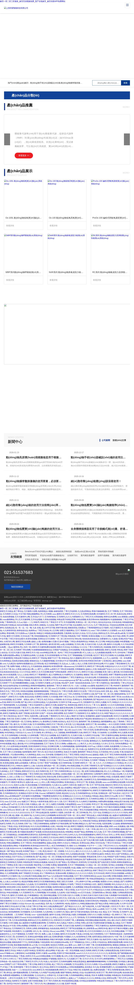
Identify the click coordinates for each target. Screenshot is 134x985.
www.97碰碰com (7, 953)
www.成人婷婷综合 (84, 870)
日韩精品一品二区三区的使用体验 (24, 730)
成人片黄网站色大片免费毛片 (60, 675)
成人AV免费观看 (11, 788)
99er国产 (65, 683)
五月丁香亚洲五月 (70, 801)
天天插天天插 (76, 735)
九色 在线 (37, 628)
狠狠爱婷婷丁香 (82, 879)
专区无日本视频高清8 (39, 799)
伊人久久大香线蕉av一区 (114, 771)
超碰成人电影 (97, 755)
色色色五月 (52, 862)
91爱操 (54, 865)
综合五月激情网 (65, 948)
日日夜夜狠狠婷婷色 (103, 945)
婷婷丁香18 (116, 697)
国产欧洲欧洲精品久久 (78, 824)
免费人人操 (46, 934)
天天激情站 (78, 675)
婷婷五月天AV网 (13, 702)
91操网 (118, 768)
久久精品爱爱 (13, 738)
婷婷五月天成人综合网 (113, 774)
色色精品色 (9, 628)
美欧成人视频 (110, 892)
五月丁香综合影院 (21, 837)
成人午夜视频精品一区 (33, 895)
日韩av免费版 (22, 926)
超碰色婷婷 (58, 611)
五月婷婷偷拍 (49, 617)
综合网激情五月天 (49, 829)
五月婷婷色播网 (65, 961)
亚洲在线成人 (70, 782)
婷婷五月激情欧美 (10, 713)
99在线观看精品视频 (70, 981)
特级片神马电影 (56, 939)
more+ (126, 107)
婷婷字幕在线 (61, 628)
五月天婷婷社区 (119, 859)
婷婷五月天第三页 (7, 937)
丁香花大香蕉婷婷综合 (78, 641)
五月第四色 (103, 752)
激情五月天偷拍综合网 (41, 901)
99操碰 (27, 680)
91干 (114, 653)
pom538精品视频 (43, 956)
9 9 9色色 (129, 917)
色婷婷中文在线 (6, 945)
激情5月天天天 (97, 713)
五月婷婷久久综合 (10, 614)
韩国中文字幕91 (77, 716)
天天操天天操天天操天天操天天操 (94, 895)
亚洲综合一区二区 (83, 622)
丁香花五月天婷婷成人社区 (85, 884)
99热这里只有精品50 (73, 859)
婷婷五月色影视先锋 (67, 837)
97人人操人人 (88, 653)
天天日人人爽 (54, 788)
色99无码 (4, 799)
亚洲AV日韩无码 (91, 901)
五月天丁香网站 (124, 796)
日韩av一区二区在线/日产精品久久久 (48, 848)
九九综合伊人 (40, 975)
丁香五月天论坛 (93, 691)
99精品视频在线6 (87, 904)
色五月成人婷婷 (119, 636)
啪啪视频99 (104, 619)
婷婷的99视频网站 (38, 686)
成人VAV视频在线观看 (99, 680)
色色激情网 (114, 746)
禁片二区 (125, 906)
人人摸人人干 (91, 727)
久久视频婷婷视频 (47, 661)
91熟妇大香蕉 (14, 909)
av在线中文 (16, 881)
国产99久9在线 (95, 824)
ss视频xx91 (71, 744)
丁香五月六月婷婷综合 (26, 939)
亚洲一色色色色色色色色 (80, 683)
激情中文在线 (54, 915)
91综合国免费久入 (115, 810)
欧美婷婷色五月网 (83, 937)
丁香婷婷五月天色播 (11, 890)
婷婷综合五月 (103, 633)
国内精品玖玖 (53, 779)
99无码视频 (125, 669)
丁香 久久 (96, 705)
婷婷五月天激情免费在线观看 (44, 647)
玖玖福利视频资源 (64, 821)
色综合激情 (53, 898)
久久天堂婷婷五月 (26, 892)
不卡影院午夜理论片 (16, 782)
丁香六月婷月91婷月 (122, 981)
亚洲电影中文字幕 (44, 909)
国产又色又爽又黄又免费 (93, 840)
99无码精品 (9, 732)
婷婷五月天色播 (118, 647)
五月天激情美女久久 (113, 799)
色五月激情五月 (116, 628)
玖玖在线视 (51, 892)
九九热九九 (56, 785)
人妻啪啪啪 (79, 920)
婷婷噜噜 (89, 832)
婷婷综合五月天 (34, 920)
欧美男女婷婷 (105, 749)
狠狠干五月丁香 (54, 658)
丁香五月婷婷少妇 (35, 774)
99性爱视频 (124, 641)
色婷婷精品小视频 (45, 611)
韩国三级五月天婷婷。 (66, 881)
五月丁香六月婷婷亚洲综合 (61, 771)
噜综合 (41, 730)
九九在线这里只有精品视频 (62, 876)
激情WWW (88, 774)
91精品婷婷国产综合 (82, 956)
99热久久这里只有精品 (26, 950)
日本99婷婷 (128, 821)
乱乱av (65, 664)
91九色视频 (119, 655)
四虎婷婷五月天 (83, 713)
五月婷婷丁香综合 (84, 909)
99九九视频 (103, 727)
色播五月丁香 (82, 785)
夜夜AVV (108, 785)
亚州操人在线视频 (115, 865)
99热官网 (47, 774)
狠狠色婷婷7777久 (19, 942)
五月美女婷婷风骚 (19, 920)
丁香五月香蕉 (69, 890)
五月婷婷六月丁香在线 (57, 636)
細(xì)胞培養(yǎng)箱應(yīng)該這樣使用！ (96, 481)
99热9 (117, 851)
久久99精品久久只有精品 (113, 763)
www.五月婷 (8, 774)
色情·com (62, 694)
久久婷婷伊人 (62, 978)
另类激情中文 (88, 702)
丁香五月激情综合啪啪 (9, 749)
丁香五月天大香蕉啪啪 (93, 617)
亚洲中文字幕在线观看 (66, 953)
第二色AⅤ (58, 653)
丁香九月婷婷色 (73, 694)
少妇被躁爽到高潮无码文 (28, 835)
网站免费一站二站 (65, 829)
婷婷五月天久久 (74, 672)
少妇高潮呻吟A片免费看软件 (64, 840)
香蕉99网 (10, 633)
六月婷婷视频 (40, 892)
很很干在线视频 (79, 857)
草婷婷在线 (72, 705)
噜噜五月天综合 (63, 647)
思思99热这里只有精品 (48, 835)
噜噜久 (7, 821)
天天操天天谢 (90, 644)
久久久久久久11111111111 (19, 812)
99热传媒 (72, 909)
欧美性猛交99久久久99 (93, 708)
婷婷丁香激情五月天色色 (29, 873)
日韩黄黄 (32, 926)
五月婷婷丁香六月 (33, 934)
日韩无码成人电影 (68, 915)
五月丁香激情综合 (30, 978)
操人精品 (116, 923)
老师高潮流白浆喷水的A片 (102, 937)
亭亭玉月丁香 (82, 782)
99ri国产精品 (79, 832)
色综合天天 (71, 790)
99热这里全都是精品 (92, 887)
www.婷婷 (60, 931)
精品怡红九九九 (68, 793)
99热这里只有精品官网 (66, 619)
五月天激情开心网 (22, 617)
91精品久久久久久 (86, 978)
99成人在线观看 (112, 777)
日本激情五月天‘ (103, 614)
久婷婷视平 (98, 774)
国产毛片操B (24, 799)
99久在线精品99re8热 (59, 942)
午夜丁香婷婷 (81, 636)
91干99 (63, 655)
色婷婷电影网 (80, 746)
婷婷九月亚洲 (110, 650)
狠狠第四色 (72, 628)
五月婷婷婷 (78, 708)
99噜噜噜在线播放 (76, 901)
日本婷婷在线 (49, 854)
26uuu (52, 931)
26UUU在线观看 (9, 675)
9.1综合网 (48, 818)
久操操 (114, 639)
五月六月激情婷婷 (19, 948)
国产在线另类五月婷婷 (106, 862)
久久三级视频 (59, 732)
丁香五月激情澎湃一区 (14, 721)
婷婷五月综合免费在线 (73, 738)
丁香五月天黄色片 (31, 967)
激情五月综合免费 (23, 641)
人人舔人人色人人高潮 (78, 664)
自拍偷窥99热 (121, 967)
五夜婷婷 (67, 633)
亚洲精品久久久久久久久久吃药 (115, 812)
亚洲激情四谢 (107, 887)
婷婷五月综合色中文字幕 (15, 906)
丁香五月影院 (73, 755)
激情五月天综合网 (67, 934)
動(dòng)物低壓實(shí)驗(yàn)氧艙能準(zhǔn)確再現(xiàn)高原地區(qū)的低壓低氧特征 (99, 505)
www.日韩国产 (6, 964)
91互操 (94, 793)
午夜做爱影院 (70, 804)
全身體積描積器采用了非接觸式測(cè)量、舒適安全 (99, 528)
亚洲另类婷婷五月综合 (37, 746)
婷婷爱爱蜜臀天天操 (74, 732)
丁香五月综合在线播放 (73, 848)
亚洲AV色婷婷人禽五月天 (83, 948)
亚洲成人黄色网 (95, 782)
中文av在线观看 (104, 964)
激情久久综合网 (113, 644)
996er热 (78, 639)
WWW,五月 (128, 942)
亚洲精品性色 (27, 694)
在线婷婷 (85, 970)
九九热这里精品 (84, 611)
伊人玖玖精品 (94, 744)
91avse (42, 793)
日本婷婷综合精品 (10, 956)
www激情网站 (8, 619)
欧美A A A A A (15, 848)
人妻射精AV (19, 953)
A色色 (67, 904)
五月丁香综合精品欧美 (40, 812)
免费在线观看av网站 (11, 655)
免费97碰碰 (15, 666)
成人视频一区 (17, 815)
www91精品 (40, 904)
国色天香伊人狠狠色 (37, 625)
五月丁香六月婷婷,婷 (51, 981)
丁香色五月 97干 (56, 622)
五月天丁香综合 (88, 837)
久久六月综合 (24, 672)
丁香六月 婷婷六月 (62, 686)
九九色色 (50, 625)
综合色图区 (77, 625)
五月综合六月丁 (37, 617)
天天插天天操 (36, 680)
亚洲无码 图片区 (115, 680)
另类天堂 (10, 719)
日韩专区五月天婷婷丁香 (64, 920)
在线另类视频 (102, 815)
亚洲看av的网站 (70, 939)
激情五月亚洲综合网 (8, 832)
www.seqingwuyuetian (97, 757)
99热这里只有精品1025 (17, 854)
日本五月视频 (113, 829)
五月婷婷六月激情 (42, 683)
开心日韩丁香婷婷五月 (90, 766)
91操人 (46, 961)
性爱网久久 (116, 749)
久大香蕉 (17, 694)
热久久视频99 (75, 658)
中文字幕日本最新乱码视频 (114, 807)
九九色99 (37, 749)
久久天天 (83, 647)
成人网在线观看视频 (39, 898)
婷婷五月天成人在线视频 (92, 672)
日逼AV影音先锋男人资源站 (19, 727)
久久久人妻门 (42, 926)
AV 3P (113, 614)
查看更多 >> (23, 155)
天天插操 (55, 934)
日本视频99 (25, 912)
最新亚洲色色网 (66, 708)
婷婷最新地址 (43, 928)
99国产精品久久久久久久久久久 (117, 713)
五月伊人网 (79, 644)
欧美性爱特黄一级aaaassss (63, 666)
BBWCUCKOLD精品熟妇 (15, 884)
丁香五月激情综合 (76, 677)
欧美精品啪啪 (8, 763)
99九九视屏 (122, 732)
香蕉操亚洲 (91, 857)
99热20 (19, 766)
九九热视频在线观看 (103, 653)
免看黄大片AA (106, 881)
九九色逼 (40, 655)
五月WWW (117, 870)
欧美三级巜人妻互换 (111, 672)
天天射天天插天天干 (60, 901)
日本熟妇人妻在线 (125, 961)
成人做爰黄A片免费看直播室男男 (32, 923)
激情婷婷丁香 (127, 686)
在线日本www (85, 755)
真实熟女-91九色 (92, 967)
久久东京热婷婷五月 (120, 708)
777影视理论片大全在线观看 (96, 818)
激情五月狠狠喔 (104, 884)
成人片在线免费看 (45, 890)
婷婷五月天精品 (6, 611)
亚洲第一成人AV (64, 730)
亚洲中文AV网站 (98, 777)
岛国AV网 (34, 716)
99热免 (87, 975)
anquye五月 (77, 702)
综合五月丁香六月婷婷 (16, 868)
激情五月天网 (50, 705)
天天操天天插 (68, 926)
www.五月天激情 (34, 732)
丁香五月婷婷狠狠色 (40, 824)
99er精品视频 (108, 851)
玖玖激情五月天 (35, 837)
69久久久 (103, 829)
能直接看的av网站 (10, 846)
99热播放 (82, 846)
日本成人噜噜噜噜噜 (102, 697)
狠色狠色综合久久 (100, 719)
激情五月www (20, 917)
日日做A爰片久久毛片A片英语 (21, 807)
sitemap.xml (47, 601)
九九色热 (29, 884)
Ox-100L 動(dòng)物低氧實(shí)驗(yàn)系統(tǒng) (24, 218)
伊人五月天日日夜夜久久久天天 (97, 931)
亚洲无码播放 (33, 942)
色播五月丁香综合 (28, 801)
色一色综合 (44, 931)
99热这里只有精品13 (22, 658)
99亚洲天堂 (123, 939)
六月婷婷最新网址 (76, 975)
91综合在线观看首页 (35, 917)
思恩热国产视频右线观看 (46, 821)
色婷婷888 (128, 934)
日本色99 (121, 653)
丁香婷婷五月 (54, 716)
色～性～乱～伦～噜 (23, 628)
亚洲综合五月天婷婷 (46, 639)
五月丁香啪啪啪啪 (74, 655)
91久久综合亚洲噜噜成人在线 (43, 826)
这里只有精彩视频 (35, 981)
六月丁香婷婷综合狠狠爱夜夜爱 (40, 719)
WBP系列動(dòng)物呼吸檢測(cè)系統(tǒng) (24, 272)
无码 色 (49, 904)
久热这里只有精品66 (92, 848)
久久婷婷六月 (58, 912)
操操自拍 (107, 708)
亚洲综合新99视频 (35, 937)
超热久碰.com (31, 782)
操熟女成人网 (27, 669)
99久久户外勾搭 (40, 779)
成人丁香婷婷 (118, 721)
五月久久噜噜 (60, 744)
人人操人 (6, 881)
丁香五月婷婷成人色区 (45, 868)
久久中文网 (124, 901)
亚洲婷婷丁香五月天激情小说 (90, 939)
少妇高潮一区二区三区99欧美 (76, 812)
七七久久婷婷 (88, 738)
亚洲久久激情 (41, 953)
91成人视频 (76, 868)
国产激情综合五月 (44, 840)
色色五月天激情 (70, 752)
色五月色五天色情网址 (53, 752)
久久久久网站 (105, 636)
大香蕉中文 (51, 975)
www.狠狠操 (122, 617)
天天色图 (121, 956)
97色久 (94, 622)
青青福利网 (30, 868)
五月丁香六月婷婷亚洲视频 (114, 832)
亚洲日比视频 (93, 636)
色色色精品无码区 (32, 677)
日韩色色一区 (5, 961)
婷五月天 (62, 898)
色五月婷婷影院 (96, 934)
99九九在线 (114, 752)
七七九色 (35, 727)
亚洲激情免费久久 (107, 967)
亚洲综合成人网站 (87, 843)
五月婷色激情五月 (80, 799)
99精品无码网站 (56, 782)
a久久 (27, 790)
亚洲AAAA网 (60, 873)
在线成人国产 (118, 881)
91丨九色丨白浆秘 (78, 686)
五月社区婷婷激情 (52, 655)
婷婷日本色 (102, 928)
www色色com (127, 697)
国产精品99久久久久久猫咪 (104, 699)
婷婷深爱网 (58, 713)
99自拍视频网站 (39, 843)
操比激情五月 (68, 879)
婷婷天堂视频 (45, 887)
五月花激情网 (69, 622)
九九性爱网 (112, 732)
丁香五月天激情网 (109, 956)
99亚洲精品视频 (20, 774)
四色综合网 (51, 777)
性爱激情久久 (77, 617)
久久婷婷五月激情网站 (88, 801)
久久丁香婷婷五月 (27, 777)
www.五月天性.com (12, 801)
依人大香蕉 (16, 669)
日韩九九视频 (100, 702)
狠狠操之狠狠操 (119, 945)
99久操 (67, 826)
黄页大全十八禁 (55, 801)
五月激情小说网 (30, 611)
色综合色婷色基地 (10, 686)
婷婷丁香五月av (65, 697)
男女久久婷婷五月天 (49, 948)
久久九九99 (58, 807)
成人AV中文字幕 (48, 628)
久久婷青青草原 (9, 630)
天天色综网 (22, 879)
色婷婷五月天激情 (19, 981)
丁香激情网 (11, 829)
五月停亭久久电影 (113, 760)
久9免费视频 (27, 848)
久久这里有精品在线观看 (17, 746)
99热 (79, 837)
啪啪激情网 (62, 865)
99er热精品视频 (73, 766)
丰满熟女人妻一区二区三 (40, 804)
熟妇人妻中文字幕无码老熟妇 (77, 912)
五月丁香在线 (113, 912)
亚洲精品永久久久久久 (72, 796)
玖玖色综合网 (90, 677)
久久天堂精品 (50, 730)
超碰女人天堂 (90, 669)
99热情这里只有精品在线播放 (35, 862)
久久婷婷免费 (32, 735)
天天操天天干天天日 (106, 768)
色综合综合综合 (104, 622)
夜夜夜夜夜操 (111, 688)
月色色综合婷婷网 (116, 625)
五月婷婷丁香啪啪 (97, 760)
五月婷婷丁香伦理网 (22, 650)
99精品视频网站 (13, 843)
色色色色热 (54, 928)
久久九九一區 (78, 771)
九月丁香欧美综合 (101, 625)
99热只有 (77, 970)
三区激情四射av (97, 892)
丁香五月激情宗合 (101, 926)
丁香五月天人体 (27, 708)
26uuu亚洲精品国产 (13, 796)
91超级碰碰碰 (116, 619)
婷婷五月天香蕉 (44, 964)
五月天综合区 (98, 873)
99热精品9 (116, 975)
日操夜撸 (107, 647)
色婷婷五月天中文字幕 (29, 738)
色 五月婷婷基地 (79, 697)
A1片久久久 (88, 625)
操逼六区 (111, 738)
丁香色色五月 (54, 691)
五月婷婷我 (44, 727)
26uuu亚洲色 (36, 790)
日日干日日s (17, 857)
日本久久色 (101, 857)
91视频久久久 (69, 937)
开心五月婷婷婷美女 (63, 741)
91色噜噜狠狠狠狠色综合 (41, 650)
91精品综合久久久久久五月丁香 (118, 666)
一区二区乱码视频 (71, 950)
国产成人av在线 (82, 680)
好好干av (46, 876)
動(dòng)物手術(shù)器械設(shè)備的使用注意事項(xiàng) (99, 457)
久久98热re (19, 741)
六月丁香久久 (125, 779)
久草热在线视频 (49, 619)
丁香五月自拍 (42, 630)
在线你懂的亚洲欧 (85, 710)
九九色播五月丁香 (74, 959)
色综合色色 (29, 697)
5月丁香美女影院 (101, 675)
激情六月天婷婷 (13, 636)
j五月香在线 (38, 664)
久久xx (19, 622)
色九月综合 (44, 967)
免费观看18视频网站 (11, 975)
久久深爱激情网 (11, 873)
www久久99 (76, 730)
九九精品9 (11, 664)
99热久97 (110, 898)
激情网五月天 (42, 788)
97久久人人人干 (69, 917)
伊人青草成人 (47, 732)
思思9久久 (75, 904)
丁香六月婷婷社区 (95, 647)
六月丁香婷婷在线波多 (113, 934)
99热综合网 (114, 904)
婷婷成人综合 (77, 972)
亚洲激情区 (90, 716)
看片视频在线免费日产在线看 (29, 832)
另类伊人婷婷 (31, 928)
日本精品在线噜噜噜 (87, 981)
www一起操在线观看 (39, 915)
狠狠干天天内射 (19, 757)
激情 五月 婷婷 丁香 (86, 945)
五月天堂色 (53, 799)
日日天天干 (115, 906)
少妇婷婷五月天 (89, 779)
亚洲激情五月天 (60, 755)
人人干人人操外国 (110, 658)
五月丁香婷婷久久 (82, 630)
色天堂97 (54, 961)
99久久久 (127, 680)
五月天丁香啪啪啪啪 (76, 865)
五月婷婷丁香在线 (23, 915)
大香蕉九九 (25, 666)
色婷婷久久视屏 (56, 812)
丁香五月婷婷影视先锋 (115, 970)
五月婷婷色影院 (44, 785)
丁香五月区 (14, 691)
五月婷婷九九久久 (64, 617)
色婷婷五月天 (93, 749)
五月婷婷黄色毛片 (10, 793)
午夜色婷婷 (44, 942)
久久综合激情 (43, 945)
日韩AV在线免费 (13, 708)
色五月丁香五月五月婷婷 (103, 655)
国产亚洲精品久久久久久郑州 (112, 766)
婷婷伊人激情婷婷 (89, 768)
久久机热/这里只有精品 (75, 688)
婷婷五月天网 (97, 950)
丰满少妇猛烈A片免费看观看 (92, 650)
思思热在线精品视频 (20, 661)
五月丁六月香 (110, 909)
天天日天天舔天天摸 (16, 653)
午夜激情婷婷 (24, 846)
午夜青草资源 (42, 801)
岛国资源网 (106, 824)
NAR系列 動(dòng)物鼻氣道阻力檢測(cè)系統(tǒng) (67, 272)
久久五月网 (80, 898)
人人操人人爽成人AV (34, 818)
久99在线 (22, 735)
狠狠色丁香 (88, 675)
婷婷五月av (71, 870)
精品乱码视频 (27, 881)
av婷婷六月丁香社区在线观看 (62, 669)
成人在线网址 (66, 788)
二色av (9, 647)
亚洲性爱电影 (57, 937)
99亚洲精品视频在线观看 (95, 920)
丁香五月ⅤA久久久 (110, 846)
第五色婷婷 (31, 757)
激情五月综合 (10, 950)
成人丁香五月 (10, 939)
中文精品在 (113, 730)
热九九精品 (61, 923)
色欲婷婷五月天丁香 (104, 686)
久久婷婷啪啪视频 (67, 746)
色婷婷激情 (26, 752)
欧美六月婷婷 (48, 741)
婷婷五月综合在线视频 (114, 873)
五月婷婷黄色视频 (36, 854)
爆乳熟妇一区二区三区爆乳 (55, 766)
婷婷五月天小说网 (16, 697)
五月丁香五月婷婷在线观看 (115, 755)
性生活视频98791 (84, 790)
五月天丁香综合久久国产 (20, 898)
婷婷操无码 (33, 879)
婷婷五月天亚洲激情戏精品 (45, 881)
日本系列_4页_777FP (15, 677)
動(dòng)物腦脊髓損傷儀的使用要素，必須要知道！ (34, 481)
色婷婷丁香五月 (70, 807)
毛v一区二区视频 (52, 708)
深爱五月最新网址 (67, 630)
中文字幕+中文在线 (81, 741)
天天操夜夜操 (36, 666)
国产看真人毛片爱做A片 (68, 862)
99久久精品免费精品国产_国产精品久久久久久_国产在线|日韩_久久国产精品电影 (76, 906)
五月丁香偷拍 (15, 771)
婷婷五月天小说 (32, 653)
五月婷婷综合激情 (41, 694)
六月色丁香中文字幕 (34, 906)
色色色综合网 (76, 779)
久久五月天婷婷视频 (115, 705)
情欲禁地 (37, 865)
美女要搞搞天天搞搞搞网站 (116, 840)
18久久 (35, 931)
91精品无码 (41, 777)
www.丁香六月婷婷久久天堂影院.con (106, 630)
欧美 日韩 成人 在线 (109, 691)
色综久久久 (77, 821)
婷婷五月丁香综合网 (95, 666)
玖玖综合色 (100, 843)
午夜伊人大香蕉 (73, 923)
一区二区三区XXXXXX (64, 639)
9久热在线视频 (31, 785)
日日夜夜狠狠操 (42, 939)
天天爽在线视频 (27, 975)
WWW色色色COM (27, 821)
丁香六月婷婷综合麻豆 (94, 854)
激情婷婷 (50, 686)
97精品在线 (82, 757)
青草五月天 (117, 785)
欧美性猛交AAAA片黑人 (41, 846)
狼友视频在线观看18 (22, 945)
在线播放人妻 (123, 826)
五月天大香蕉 (40, 710)
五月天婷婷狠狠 (11, 735)
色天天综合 (67, 699)
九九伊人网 (101, 644)
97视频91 (62, 884)
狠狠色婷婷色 (119, 694)
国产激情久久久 (71, 710)
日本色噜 (49, 755)
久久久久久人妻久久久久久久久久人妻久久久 (83, 851)
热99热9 (123, 735)
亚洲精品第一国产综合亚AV (109, 793)
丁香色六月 (4, 895)
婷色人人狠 (57, 917)
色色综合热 (121, 614)
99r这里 (19, 851)
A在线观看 (123, 846)
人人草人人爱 (43, 782)
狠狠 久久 (73, 846)
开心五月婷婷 (45, 614)
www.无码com (8, 810)
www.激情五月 (58, 614)
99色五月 (44, 622)
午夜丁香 (118, 937)
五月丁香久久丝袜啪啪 (12, 752)
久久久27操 (46, 870)
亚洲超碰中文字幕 (29, 760)
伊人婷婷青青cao (90, 928)
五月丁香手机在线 (97, 785)
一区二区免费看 (125, 658)
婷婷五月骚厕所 (77, 826)
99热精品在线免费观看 (53, 633)
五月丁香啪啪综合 (76, 942)
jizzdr (99, 876)
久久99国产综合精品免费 (49, 972)
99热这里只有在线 (121, 801)
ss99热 (128, 873)
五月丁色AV (49, 744)
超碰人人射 (35, 641)
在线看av (82, 628)
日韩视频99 (79, 669)
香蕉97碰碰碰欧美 (99, 611)
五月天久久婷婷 (90, 964)
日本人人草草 (113, 835)
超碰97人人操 (29, 766)
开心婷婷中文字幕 (83, 881)
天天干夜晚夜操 (18, 934)
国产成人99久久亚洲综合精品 (33, 702)
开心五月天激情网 (22, 619)
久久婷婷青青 (58, 904)
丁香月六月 (37, 984)
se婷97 (65, 785)
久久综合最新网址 (104, 859)
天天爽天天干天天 (50, 680)
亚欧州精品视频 (49, 895)
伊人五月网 (53, 630)
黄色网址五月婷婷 (50, 721)
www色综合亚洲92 (101, 868)
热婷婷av (32, 630)
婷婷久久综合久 (124, 688)
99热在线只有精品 (90, 821)
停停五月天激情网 (120, 716)
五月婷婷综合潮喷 (96, 799)
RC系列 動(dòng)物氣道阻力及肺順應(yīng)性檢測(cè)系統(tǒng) (111, 272)
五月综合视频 (36, 619)
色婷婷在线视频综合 (24, 664)
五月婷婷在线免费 (88, 614)
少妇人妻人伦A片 (114, 920)
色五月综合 (48, 699)
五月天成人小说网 (28, 909)
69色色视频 (81, 619)
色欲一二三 (27, 622)
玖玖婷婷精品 (5, 661)
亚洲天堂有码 (125, 950)
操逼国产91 (62, 705)
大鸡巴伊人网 (9, 641)
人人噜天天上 (82, 744)
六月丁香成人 (124, 741)
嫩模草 (103, 705)
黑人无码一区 (25, 647)
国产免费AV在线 (89, 859)
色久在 (79, 840)
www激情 (91, 686)
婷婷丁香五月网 (25, 749)
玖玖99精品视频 (117, 931)
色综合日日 (26, 970)
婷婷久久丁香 (120, 915)
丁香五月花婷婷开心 (36, 705)
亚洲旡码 (82, 862)
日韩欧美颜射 (116, 876)
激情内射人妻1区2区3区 (49, 644)
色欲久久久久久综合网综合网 (54, 790)
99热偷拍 (77, 829)
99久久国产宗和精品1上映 (122, 854)
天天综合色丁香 (26, 636)
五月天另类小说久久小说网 (68, 895)
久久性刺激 (53, 697)
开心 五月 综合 (95, 812)
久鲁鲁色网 (68, 719)
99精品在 (75, 843)
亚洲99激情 (18, 967)
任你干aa (91, 746)
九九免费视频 (77, 887)
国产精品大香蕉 (101, 904)
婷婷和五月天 (47, 920)
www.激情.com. (70, 945)
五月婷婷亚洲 (121, 699)
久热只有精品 (17, 680)
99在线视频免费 (51, 970)
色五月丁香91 (23, 716)
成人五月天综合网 (78, 727)
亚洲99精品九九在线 (15, 710)
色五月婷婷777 (70, 713)
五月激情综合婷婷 (28, 655)
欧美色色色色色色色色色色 (53, 832)
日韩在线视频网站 (76, 967)
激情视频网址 (106, 721)
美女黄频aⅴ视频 (101, 826)
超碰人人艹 (73, 978)
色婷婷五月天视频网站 (84, 926)
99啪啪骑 (103, 901)
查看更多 (65, 417)
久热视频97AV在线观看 (118, 895)
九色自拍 (39, 766)
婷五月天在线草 (16, 978)
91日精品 (74, 647)
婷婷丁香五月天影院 (45, 810)
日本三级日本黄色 (117, 868)
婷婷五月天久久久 (72, 614)
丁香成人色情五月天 (27, 956)
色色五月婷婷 (85, 950)
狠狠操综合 (34, 661)
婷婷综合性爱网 (110, 617)
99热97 (23, 890)
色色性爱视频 (8, 617)
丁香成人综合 (12, 826)
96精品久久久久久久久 (121, 702)
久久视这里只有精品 (113, 879)
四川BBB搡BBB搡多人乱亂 (23, 683)
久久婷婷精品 (30, 755)
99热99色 (103, 810)
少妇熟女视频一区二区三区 (72, 774)
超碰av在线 (51, 843)
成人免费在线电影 (97, 970)
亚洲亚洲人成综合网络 (112, 661)
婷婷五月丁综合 (65, 970)
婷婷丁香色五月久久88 (102, 870)
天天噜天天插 (25, 724)
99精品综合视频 (112, 641)
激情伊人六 (37, 721)
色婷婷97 (25, 887)
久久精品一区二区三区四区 (96, 865)
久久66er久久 (125, 746)
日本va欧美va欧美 (117, 633)
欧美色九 (62, 721)
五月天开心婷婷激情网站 (104, 959)
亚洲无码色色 (24, 826)
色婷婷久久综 (113, 719)
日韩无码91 (29, 768)
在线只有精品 (5, 857)
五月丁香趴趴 (26, 843)
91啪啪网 (67, 964)
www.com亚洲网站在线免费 (113, 782)
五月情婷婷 (102, 788)
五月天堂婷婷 (36, 912)
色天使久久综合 (78, 633)
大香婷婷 (58, 699)
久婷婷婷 (93, 788)
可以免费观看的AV (15, 768)
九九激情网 (27, 931)
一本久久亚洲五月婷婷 (116, 724)
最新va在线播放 (21, 763)
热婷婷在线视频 (116, 926)
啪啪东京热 (7, 757)
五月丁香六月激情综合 (100, 683)
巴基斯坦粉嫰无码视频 (102, 923)
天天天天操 (50, 760)
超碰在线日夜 (125, 829)
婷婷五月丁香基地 (39, 658)
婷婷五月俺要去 (118, 964)
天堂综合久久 (20, 732)
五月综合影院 (77, 964)
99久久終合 (13, 799)
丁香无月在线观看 (62, 868)
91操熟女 (99, 837)
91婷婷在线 (9, 741)
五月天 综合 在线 (70, 810)
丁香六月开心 (122, 978)
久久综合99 (58, 719)
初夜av (124, 760)
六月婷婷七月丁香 (31, 644)
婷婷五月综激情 (16, 644)
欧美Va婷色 (67, 857)
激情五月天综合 (126, 804)
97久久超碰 (109, 664)
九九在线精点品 (65, 799)
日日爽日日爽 (53, 746)
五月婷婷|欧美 (29, 857)
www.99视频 (42, 757)
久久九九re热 (101, 738)
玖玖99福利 (96, 956)
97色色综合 (102, 942)
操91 (51, 926)
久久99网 (46, 865)
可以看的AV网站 (17, 755)
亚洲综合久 (77, 699)
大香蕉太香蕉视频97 (59, 677)
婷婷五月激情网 (29, 840)
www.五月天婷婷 (58, 688)
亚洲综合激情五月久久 (66, 777)
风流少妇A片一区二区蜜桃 (53, 851)
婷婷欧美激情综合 (124, 862)
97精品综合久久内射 (101, 890)
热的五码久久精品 (110, 939)
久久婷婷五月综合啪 (91, 735)
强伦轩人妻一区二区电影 (25, 810)
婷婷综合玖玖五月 (116, 818)
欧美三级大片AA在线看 (23, 865)
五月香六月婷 (23, 804)
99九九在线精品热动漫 (75, 854)
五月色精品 (86, 796)
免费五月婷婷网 (57, 804)
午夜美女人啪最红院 (25, 779)
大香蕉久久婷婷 (102, 746)
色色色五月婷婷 (56, 945)
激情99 (16, 647)
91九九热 (98, 832)
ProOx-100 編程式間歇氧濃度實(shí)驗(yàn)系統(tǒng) (111, 218)
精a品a (6, 926)
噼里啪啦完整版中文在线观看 (110, 821)
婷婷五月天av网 (110, 796)
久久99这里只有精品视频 (31, 876)
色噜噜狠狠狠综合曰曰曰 (63, 818)
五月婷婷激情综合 (83, 793)
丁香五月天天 (64, 727)
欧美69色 (112, 953)
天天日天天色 (15, 760)
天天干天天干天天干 (84, 890)
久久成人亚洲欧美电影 (118, 727)
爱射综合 (127, 926)
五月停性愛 (87, 655)
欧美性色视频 (31, 639)
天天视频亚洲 (113, 901)
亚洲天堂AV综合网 (95, 664)
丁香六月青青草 (123, 909)
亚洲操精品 (95, 721)
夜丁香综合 (18, 611)
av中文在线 (55, 683)
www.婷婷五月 (38, 970)
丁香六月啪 (32, 964)
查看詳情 (10, 225)
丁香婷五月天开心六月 (33, 961)
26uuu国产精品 (34, 948)
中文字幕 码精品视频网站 (29, 614)
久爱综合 (32, 763)
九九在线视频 (21, 705)
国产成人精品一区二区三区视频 (48, 857)
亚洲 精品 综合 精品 (98, 912)
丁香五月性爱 (67, 691)
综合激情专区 (90, 972)
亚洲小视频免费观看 (112, 837)
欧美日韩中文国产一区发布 (42, 713)
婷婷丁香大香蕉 (57, 768)
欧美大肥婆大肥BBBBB (43, 807)
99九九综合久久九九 (120, 884)
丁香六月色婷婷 (70, 611)
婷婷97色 (28, 815)
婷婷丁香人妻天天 (12, 724)
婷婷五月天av (101, 835)
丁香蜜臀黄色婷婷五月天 (51, 796)
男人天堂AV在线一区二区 (68, 749)
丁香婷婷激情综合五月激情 (98, 628)
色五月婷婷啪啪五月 (52, 664)
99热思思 (71, 636)
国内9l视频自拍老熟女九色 (108, 779)
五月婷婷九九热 (87, 694)
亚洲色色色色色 (117, 890)
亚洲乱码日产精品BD (82, 719)
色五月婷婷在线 (64, 763)
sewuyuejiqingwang (67, 680)
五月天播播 (55, 956)
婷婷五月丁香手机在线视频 (71, 928)
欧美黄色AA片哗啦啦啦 (95, 898)
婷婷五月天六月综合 (73, 768)
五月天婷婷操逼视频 (94, 917)
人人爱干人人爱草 (41, 669)
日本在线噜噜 (74, 650)
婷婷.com (113, 826)
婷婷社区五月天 (28, 771)
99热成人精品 (97, 796)
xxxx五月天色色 (83, 892)
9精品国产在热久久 (81, 788)
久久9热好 (60, 854)
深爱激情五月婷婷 (53, 793)
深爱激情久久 (105, 639)
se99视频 (95, 881)
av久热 (34, 945)
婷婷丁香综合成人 (88, 815)
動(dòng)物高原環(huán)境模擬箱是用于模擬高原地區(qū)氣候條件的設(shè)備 (34, 457)
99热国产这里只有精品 (116, 857)
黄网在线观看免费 (115, 942)
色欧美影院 (115, 683)
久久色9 (109, 948)
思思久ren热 (19, 785)
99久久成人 (65, 716)
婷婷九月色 (39, 708)
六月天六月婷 (114, 677)
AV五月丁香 (125, 677)
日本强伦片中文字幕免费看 (66, 661)
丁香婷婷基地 (124, 691)
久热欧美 (31, 633)
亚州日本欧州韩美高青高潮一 (90, 661)
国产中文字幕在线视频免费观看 (115, 848)
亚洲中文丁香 (5, 920)
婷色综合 (53, 694)
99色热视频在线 (40, 636)
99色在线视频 (12, 892)
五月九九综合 (91, 633)
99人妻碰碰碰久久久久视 (53, 984)
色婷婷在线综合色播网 (61, 887)
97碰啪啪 (52, 959)
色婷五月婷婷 (5, 824)
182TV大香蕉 (87, 868)
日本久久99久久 (9, 959)
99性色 (120, 650)
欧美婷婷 (15, 821)
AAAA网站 (101, 724)
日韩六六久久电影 (94, 915)
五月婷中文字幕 (64, 702)
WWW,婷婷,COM (14, 887)
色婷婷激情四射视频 (110, 741)
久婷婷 (90, 697)
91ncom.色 (29, 904)
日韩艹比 (27, 824)
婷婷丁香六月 (37, 752)
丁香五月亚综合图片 (16, 639)
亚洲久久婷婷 (20, 719)
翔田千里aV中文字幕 (63, 625)
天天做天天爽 (62, 975)
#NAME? (117, 686)
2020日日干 (65, 779)
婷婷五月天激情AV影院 (102, 790)
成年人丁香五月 (36, 699)
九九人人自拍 (22, 675)
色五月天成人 (99, 948)
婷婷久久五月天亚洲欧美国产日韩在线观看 (49, 672)
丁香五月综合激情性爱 (72, 653)
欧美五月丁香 (102, 972)
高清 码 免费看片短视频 (101, 975)
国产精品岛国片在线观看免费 (29, 829)
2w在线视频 (30, 953)
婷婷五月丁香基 (89, 732)
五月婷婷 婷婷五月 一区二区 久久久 (87, 763)
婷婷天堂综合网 (115, 972)
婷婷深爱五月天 (58, 870)
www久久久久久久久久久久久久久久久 (92, 953)
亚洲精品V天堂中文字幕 (28, 793)
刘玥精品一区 (108, 915)
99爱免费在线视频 (105, 801)
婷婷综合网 (32, 890)
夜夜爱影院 (58, 738)
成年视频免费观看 (20, 972)
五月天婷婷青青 (40, 884)
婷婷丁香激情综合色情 (118, 675)
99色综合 (65, 658)
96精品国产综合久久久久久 (108, 669)
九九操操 (116, 824)
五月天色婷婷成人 (59, 909)
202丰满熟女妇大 (10, 879)
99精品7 (40, 633)
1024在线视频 (6, 699)
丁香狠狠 (41, 760)
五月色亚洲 (91, 862)
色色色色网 (11, 779)
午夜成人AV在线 (82, 934)
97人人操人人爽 (46, 738)
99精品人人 (112, 757)
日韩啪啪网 (45, 677)
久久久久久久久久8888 (21, 901)
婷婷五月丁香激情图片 (38, 675)
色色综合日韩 (17, 961)
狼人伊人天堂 (67, 956)
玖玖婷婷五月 (80, 666)
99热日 (107, 854)
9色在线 (59, 826)
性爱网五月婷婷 (41, 697)
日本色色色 (116, 622)
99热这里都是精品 (111, 804)
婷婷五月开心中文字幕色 (79, 760)
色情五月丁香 (90, 724)
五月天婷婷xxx (21, 633)
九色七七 (48, 917)
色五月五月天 (72, 721)
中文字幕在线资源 (101, 710)
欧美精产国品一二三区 (32, 851)
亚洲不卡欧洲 (70, 984)
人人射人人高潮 (13, 777)
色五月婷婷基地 (57, 859)
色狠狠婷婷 (97, 658)
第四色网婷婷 (13, 912)
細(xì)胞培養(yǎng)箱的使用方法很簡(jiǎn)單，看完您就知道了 (34, 505)
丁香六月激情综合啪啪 (109, 735)
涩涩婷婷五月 (21, 937)
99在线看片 (16, 931)
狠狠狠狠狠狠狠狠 (41, 691)
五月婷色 (27, 721)
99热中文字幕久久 (42, 768)
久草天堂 (67, 724)
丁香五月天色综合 (113, 843)
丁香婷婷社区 (10, 622)
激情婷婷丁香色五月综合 (88, 752)
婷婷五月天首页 (80, 691)
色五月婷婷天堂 (42, 771)
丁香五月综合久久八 (47, 978)
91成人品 (83, 749)
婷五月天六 (87, 658)
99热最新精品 (127, 622)
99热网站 (69, 832)
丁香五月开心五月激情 (74, 931)
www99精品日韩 (46, 653)
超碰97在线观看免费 (104, 716)
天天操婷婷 (101, 732)
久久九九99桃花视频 (34, 741)
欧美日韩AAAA (93, 619)
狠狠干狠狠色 (65, 972)
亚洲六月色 (34, 887)
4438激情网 (79, 818)
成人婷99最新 (121, 738)
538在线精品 (8, 917)
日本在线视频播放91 (87, 835)
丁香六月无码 (87, 730)
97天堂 (12, 926)
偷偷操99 (47, 666)
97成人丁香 (7, 967)
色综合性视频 (22, 625)
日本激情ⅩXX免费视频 (31, 796)
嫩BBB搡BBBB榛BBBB (96, 961)
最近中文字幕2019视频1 (118, 928)
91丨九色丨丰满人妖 (90, 829)
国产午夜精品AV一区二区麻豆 (90, 807)
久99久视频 (13, 923)
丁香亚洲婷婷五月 (122, 664)
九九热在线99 (51, 702)
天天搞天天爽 (27, 688)
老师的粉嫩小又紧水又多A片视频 (54, 641)
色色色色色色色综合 (90, 639)
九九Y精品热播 (78, 724)
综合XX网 (106, 876)
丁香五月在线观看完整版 (88, 810)
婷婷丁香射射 (24, 713)
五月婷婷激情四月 (122, 898)
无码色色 (81, 917)
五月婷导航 (33, 972)
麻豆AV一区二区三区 (42, 688)
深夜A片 (130, 857)
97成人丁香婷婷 (15, 840)
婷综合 (9, 972)
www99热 (52, 953)
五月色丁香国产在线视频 (47, 763)
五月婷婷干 (124, 912)
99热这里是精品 (79, 961)
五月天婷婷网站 (38, 724)
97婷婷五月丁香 (124, 757)
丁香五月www (62, 760)
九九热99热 (47, 912)
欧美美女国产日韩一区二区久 (68, 815)
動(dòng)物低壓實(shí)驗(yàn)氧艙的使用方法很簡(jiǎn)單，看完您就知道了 (34, 528)
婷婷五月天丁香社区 (54, 724)
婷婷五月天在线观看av (59, 967)
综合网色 (56, 774)
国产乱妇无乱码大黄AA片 (10, 688)
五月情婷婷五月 (18, 928)
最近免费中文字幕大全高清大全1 (18, 870)
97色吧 (70, 884)
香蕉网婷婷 (87, 699)
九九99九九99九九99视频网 (44, 815)
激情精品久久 (95, 741)
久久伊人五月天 (107, 744)
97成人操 (59, 950)
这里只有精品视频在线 (94, 771)
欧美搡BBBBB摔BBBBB (14, 790)
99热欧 (91, 641)
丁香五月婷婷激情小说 (117, 788)
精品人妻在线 (17, 744)
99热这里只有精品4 (8, 625)
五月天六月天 (87, 959)
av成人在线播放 (66, 644)
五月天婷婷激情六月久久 (15, 818)
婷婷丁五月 (29, 710)
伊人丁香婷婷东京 (47, 873)
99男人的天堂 (86, 923)
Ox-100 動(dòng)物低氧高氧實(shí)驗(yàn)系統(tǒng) (67, 218)
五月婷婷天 (51, 923)
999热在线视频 (26, 691)
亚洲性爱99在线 (100, 730)
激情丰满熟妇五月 (83, 777)
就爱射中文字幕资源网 (59, 824)
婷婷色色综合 (22, 630)
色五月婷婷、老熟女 (21, 699)
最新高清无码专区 (49, 749)
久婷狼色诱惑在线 (124, 892)
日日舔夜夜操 (102, 677)
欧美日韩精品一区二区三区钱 (50, 879)
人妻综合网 (43, 716)
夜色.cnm (41, 755)
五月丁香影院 (113, 611)
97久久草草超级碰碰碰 (95, 688)
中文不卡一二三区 (94, 846)
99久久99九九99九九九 (67, 835)
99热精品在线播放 (40, 959)
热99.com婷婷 (98, 909)
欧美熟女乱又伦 (70, 757)
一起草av (3, 807)
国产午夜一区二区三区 (104, 694)
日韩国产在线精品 (60, 650)
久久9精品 (36, 870)
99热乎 (36, 622)
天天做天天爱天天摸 (55, 710)
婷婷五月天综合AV (50, 837)
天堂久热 (71, 898)
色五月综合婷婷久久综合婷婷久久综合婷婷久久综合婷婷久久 (25, 859)
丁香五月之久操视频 (47, 735)
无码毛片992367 (13, 984)
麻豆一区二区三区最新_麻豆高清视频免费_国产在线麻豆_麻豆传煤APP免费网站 (32, 1)
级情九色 (47, 937)
